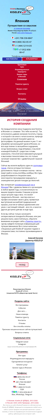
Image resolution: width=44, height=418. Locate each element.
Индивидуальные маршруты (22, 71)
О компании (22, 79)
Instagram (22, 345)
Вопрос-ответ (22, 89)
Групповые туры (22, 66)
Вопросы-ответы (22, 332)
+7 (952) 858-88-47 (24, 51)
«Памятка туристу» (33, 221)
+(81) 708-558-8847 (23, 38)
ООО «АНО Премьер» (24, 33)
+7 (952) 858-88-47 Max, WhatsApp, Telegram (22, 393)
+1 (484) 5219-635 (23, 46)
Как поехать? (12, 59)
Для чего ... (22, 311)
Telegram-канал (22, 342)
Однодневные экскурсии (22, 361)
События (22, 308)
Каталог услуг (22, 364)
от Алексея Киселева (22, 28)
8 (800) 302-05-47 (23, 42)
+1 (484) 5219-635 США (23, 388)
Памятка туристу (22, 84)
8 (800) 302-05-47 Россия (23, 378)
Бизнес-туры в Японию (22, 76)
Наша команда (22, 314)
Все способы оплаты (22, 326)
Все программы (22, 305)
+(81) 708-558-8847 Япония (23, 383)
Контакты (22, 94)
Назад (22, 264)
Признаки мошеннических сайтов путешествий (22, 329)
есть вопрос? (32, 59)
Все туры (22, 355)
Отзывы (22, 99)
